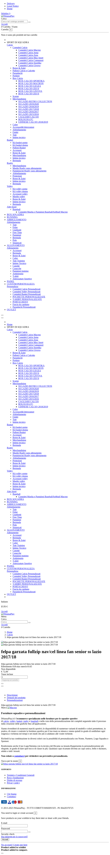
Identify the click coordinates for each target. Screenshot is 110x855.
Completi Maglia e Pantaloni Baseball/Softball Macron (43, 212)
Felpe (15, 227)
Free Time (17, 232)
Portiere (16, 76)
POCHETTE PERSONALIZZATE (29, 297)
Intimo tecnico (19, 137)
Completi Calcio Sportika (29, 63)
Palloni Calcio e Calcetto (24, 70)
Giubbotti (17, 230)
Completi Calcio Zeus (28, 55)
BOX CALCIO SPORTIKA (31, 81)
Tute (15, 135)
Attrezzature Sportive (22, 279)
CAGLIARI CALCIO (28, 117)
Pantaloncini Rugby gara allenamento (29, 171)
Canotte (16, 266)
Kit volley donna (20, 191)
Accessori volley (20, 194)
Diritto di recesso (14, 780)
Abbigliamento (19, 129)
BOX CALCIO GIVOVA (30, 91)
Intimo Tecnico (19, 263)
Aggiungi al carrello (10, 680)
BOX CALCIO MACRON (31, 83)
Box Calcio (18, 78)
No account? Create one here (14, 845)
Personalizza (12, 286)
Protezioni (17, 176)
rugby (26, 721)
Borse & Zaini (19, 68)
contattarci (19, 756)
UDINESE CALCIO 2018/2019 (33, 122)
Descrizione (12, 695)
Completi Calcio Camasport (30, 60)
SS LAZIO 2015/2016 (28, 114)
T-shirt (15, 276)
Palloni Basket (19, 147)
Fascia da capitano (21, 304)
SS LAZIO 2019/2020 (28, 104)
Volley (10, 186)
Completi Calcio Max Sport (30, 58)
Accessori (17, 150)
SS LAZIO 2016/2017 (28, 111)
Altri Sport (11, 207)
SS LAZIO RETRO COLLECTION (35, 101)
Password (5, 828)
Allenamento (12, 248)
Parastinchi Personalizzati (24, 307)
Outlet (15, 132)
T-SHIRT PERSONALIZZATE (27, 299)
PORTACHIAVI (20, 302)
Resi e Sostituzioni (15, 777)
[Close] (2, 317)
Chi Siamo (11, 794)
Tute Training (19, 261)
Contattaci (11, 796)
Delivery (11, 3)
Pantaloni (17, 235)
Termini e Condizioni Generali (20, 775)
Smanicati (17, 243)
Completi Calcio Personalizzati (26, 289)
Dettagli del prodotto (16, 697)
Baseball (16, 209)
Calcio (10, 45)
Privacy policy (13, 783)
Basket (10, 140)
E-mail (4, 823)
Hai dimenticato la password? (14, 836)
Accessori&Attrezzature (23, 127)
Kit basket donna (20, 145)
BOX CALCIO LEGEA (29, 86)
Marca (4, 707)
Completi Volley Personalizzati (26, 291)
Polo (15, 240)
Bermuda (17, 160)
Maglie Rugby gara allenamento (27, 168)
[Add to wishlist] (2, 683)
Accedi (4, 611)
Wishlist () (5, 13)
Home (9, 8)
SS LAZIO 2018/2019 (28, 106)
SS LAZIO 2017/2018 (28, 109)
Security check (7, 834)
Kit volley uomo (20, 189)
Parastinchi (17, 73)
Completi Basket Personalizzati (27, 294)
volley (12, 721)
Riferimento (6, 666)
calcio (6, 721)
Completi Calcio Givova (29, 65)
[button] (18, 42)
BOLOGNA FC (25, 119)
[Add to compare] (2, 686)
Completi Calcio (20, 47)
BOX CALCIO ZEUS (28, 88)
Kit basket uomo (20, 142)
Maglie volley (19, 196)
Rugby (10, 163)
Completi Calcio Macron (29, 50)
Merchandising (19, 99)
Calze (15, 124)
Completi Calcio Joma (28, 52)
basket (19, 721)
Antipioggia (18, 273)
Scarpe (16, 96)
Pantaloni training (21, 271)
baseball (34, 721)
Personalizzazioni (15, 700)
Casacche (17, 268)
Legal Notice (13, 6)
